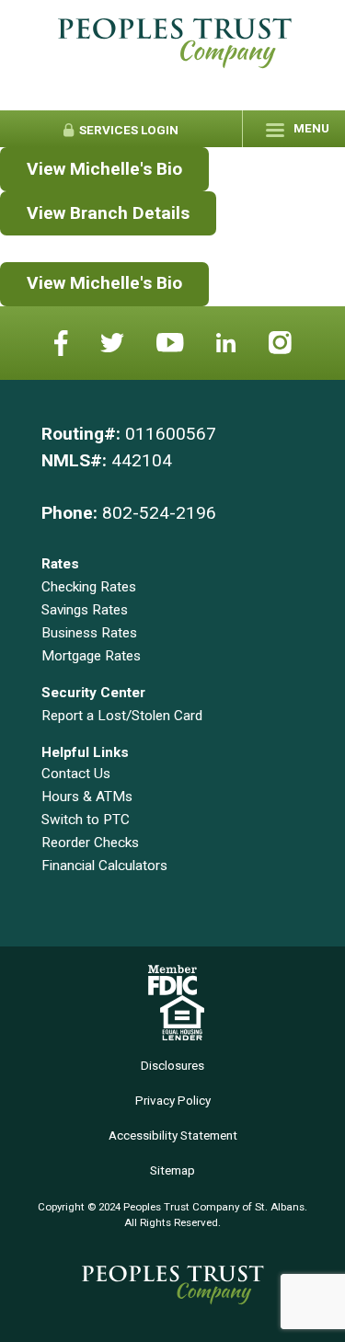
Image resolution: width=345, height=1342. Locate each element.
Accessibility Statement (173, 1135)
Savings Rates (84, 610)
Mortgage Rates (91, 656)
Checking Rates (88, 587)
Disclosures (172, 1065)
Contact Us (75, 773)
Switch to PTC (85, 819)
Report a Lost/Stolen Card (121, 715)
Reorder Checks (90, 842)
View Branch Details (108, 213)
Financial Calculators (104, 865)
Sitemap (172, 1170)
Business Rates (89, 633)
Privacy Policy (173, 1100)
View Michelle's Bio (104, 168)
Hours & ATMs (86, 796)
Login (127, 130)
